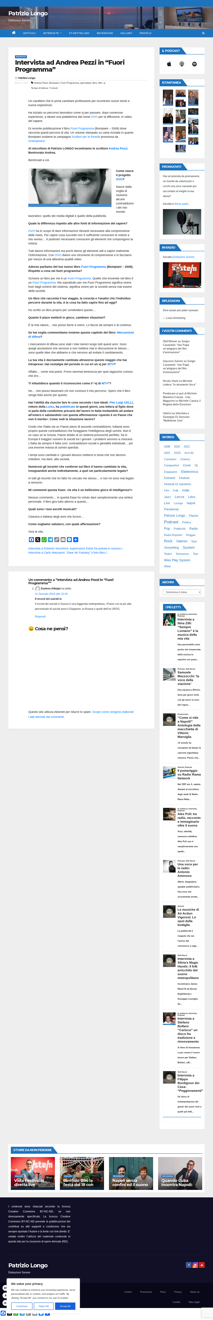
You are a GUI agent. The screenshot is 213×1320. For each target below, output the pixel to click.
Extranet (169, 478)
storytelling (171, 547)
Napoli (191, 503)
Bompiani (54, 82)
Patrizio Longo (27, 13)
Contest (128, 1292)
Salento (181, 541)
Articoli (29, 33)
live (167, 503)
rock (168, 541)
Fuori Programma (69, 82)
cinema (185, 459)
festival (184, 478)
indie (185, 490)
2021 (187, 446)
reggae (191, 534)
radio (193, 528)
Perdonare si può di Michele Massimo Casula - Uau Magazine (180, 397)
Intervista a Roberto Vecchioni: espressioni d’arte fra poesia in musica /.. (76, 548)
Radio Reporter (173, 534)
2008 (167, 446)
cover (187, 465)
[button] (203, 33)
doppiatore (170, 471)
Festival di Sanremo (177, 484)
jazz (167, 497)
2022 (167, 452)
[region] (43, 1295)
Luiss (50, 406)
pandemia (171, 509)
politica (186, 522)
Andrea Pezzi (41, 82)
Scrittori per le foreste (86, 136)
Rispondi (40, 616)
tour (195, 553)
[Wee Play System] (182, 275)
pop (167, 528)
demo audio (181, 203)
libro (95, 82)
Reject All (44, 1306)
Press (163, 1292)
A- (5, 1303)
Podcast (171, 522)
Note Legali (194, 1302)
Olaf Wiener (170, 341)
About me (195, 1292)
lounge (178, 503)
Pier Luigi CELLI (121, 402)
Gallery (126, 33)
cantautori (170, 459)
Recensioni (105, 33)
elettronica (189, 471)
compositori (171, 465)
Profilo (146, 33)
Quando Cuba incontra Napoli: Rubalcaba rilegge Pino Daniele (179, 1186)
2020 (177, 446)
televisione (182, 553)
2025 (177, 452)
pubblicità (180, 528)
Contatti (176, 1302)
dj (196, 465)
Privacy (178, 1292)
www (167, 566)
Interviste (51, 33)
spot (194, 541)
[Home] (13, 33)
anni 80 (189, 452)
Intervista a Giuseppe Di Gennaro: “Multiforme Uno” (176, 417)
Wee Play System (177, 560)
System (189, 547)
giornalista (85, 82)
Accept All (65, 1306)
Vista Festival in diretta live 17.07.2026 (29, 1184)
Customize (21, 1306)
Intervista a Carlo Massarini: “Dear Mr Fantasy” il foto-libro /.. (68, 552)
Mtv (100, 82)
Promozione (146, 1292)
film (166, 490)
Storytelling (79, 33)
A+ (5, 1288)
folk (175, 490)
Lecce (179, 497)
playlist (193, 515)
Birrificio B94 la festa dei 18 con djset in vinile (78, 1184)
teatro (168, 553)
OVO (94, 116)
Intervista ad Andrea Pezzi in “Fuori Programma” (69, 65)
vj (104, 82)
